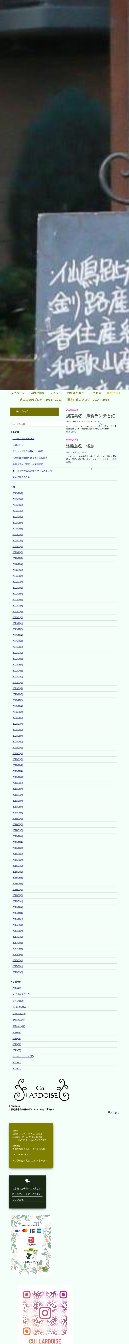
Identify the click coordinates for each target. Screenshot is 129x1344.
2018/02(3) (18, 895)
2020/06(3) (18, 730)
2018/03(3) (18, 889)
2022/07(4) (18, 582)
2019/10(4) (18, 777)
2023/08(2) (18, 505)
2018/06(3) (18, 872)
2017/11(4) (18, 913)
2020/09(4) (18, 712)
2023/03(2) (18, 534)
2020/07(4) (18, 724)
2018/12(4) (18, 836)
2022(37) (17, 1062)
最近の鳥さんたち (21, 477)
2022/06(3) (18, 588)
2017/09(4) (18, 925)
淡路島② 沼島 (80, 446)
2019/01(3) (18, 830)
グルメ (69, 452)
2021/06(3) (18, 659)
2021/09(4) (18, 641)
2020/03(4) (18, 747)
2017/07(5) (18, 937)
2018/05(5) (18, 877)
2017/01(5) (18, 972)
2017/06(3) (18, 943)
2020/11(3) (18, 700)
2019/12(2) (18, 765)
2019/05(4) (18, 806)
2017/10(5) (18, 919)
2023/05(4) (18, 522)
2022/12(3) (18, 552)
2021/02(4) (18, 682)
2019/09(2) (18, 783)
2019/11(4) (18, 771)
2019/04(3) (18, 812)
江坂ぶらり (18, 445)
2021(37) (17, 1050)
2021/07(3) (18, 653)
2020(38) (17, 1044)
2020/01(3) (18, 759)
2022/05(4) (18, 593)
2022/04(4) (18, 599)
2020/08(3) (18, 718)
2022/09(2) (18, 570)
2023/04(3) (18, 528)
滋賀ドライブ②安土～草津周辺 (28, 464)
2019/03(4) (18, 818)
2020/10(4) (18, 706)
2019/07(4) (18, 795)
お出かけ (76, 452)
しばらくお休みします (23, 438)
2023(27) (17, 1068)
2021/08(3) (18, 647)
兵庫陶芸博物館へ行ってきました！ (30, 457)
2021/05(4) (18, 664)
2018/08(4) (18, 860)
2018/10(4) (18, 848)
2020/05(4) (18, 736)
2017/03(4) (18, 960)
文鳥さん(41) (19, 1020)
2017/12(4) (18, 907)
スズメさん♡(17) (21, 994)
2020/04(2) (18, 741)
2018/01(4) (18, 901)
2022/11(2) (18, 558)
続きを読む (71, 431)
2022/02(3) (18, 611)
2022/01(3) (18, 617)
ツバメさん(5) (19, 1013)
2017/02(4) (18, 966)
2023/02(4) (18, 540)
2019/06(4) (18, 801)
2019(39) (17, 1038)
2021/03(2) (18, 676)
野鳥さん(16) (19, 1026)
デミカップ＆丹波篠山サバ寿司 (28, 451)
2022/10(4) (18, 564)
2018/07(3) (18, 866)
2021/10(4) (18, 635)
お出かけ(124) (19, 1007)
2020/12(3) (18, 694)
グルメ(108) (18, 1000)
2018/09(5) (18, 854)
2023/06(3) (18, 517)
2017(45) (17, 988)
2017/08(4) (18, 931)
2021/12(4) (18, 623)
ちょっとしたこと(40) (23, 1056)
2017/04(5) (18, 954)
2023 (83, 452)
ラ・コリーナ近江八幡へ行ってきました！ (33, 470)
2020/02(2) (18, 753)
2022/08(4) (18, 576)
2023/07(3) (18, 511)
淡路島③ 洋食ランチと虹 (90, 416)
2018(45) (17, 1032)
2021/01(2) (18, 688)
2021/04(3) (18, 670)
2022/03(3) (18, 605)
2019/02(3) (18, 824)
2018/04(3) (18, 883)
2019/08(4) (18, 789)
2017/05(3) (18, 948)
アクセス (114, 1112)
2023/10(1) (18, 493)
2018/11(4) (18, 842)
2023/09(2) (18, 499)
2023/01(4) (18, 546)
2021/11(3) (18, 629)
